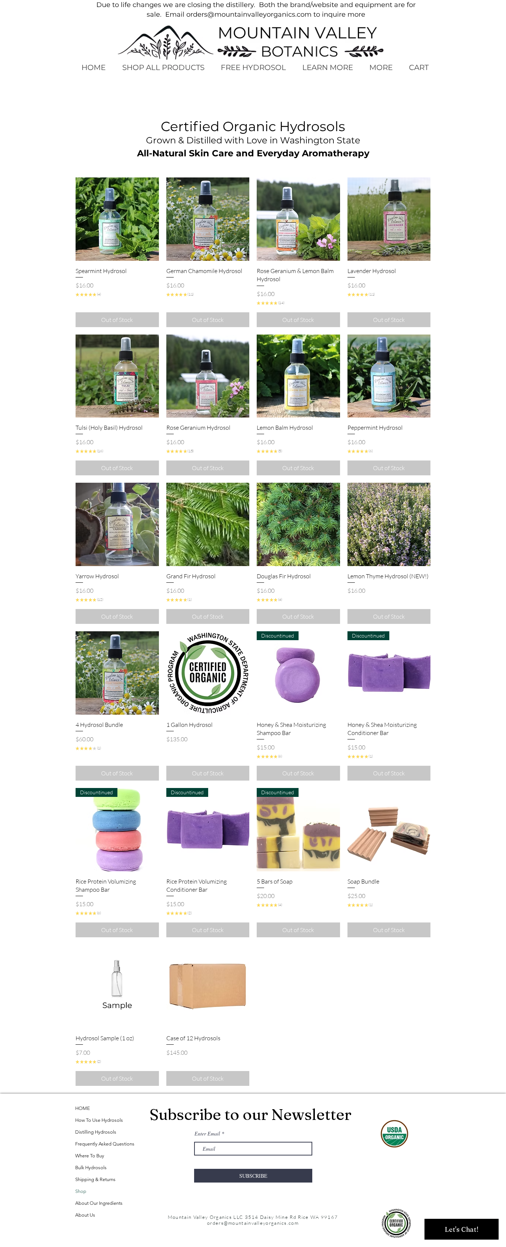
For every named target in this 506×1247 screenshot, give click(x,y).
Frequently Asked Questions (104, 1144)
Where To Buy (89, 1155)
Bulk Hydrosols (91, 1167)
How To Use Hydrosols (99, 1120)
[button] (327, 67)
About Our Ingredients (99, 1203)
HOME (82, 1108)
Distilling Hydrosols (95, 1132)
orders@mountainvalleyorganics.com (249, 14)
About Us (85, 1215)
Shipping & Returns (95, 1179)
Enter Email (207, 1133)
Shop (80, 1191)
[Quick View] (117, 219)
